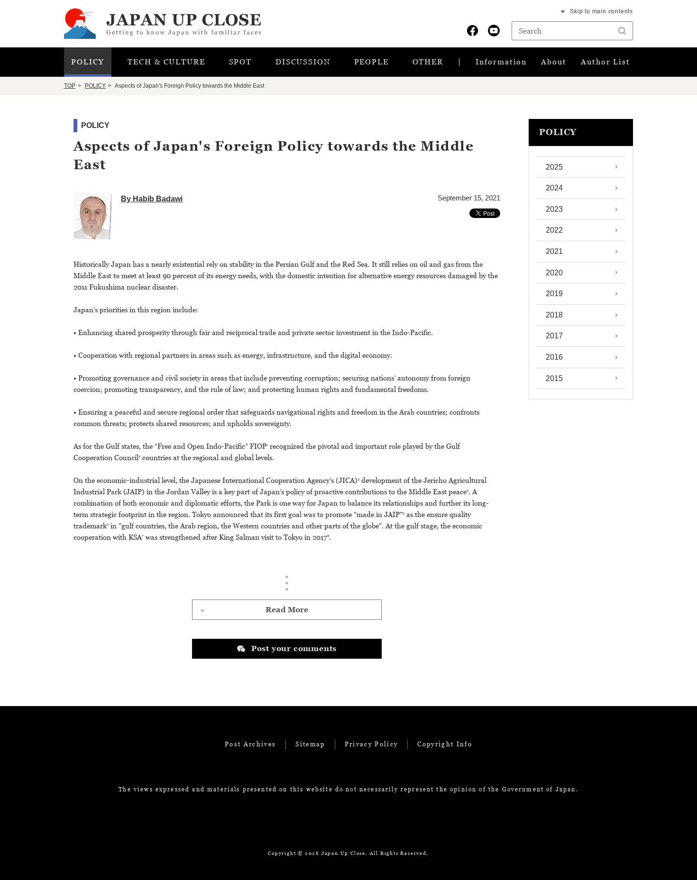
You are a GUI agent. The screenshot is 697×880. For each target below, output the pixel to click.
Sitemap (310, 744)
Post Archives (250, 744)
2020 (554, 273)
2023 (554, 209)
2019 (554, 294)
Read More (287, 609)
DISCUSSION (302, 61)
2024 (554, 188)
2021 (554, 251)
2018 (554, 315)
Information (501, 61)
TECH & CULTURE (166, 61)
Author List (605, 61)
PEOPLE (371, 61)
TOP (69, 85)
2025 (554, 167)
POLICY (87, 61)
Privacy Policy (371, 744)
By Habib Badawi (152, 199)
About (554, 61)
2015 (554, 378)
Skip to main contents (601, 11)
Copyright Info (444, 744)
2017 (554, 336)
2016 (554, 357)
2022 (554, 230)
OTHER (428, 61)
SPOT (240, 61)
